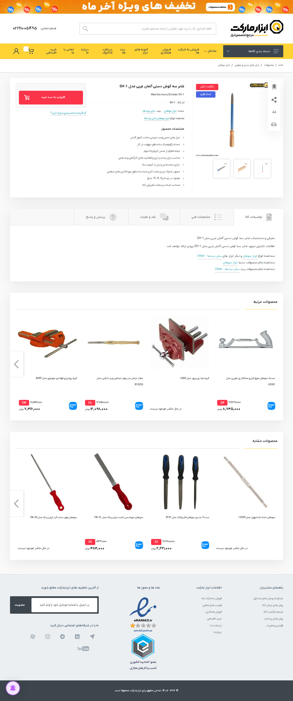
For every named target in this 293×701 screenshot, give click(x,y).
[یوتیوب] (83, 648)
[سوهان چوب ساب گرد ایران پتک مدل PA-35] (47, 482)
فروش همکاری (214, 612)
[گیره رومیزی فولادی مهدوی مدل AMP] (47, 342)
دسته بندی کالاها (259, 51)
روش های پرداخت (273, 619)
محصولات (269, 65)
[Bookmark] (274, 86)
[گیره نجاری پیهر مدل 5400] (179, 342)
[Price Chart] (274, 111)
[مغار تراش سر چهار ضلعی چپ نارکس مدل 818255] (113, 342)
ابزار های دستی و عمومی (247, 65)
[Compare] (274, 124)
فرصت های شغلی (212, 605)
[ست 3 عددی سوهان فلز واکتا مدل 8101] (179, 482)
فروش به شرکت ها (211, 598)
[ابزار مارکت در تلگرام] (62, 636)
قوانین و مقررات (274, 625)
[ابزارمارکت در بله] (92, 636)
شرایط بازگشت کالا (273, 612)
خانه (280, 65)
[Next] (16, 364)
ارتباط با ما (216, 625)
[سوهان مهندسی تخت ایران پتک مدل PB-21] (113, 482)
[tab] (258, 217)
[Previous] (277, 364)
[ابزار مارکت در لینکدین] (77, 636)
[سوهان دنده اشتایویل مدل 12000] (245, 482)
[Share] (274, 99)
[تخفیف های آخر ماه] (146, 7)
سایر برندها (148, 111)
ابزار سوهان (224, 65)
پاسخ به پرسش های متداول (268, 598)
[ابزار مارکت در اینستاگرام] (47, 636)
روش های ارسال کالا (272, 605)
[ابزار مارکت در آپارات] (32, 636)
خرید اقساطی (214, 619)
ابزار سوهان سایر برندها (157, 118)
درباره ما (217, 632)
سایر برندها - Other (209, 256)
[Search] (85, 29)
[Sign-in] (16, 51)
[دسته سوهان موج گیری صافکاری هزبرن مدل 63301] (245, 342)
